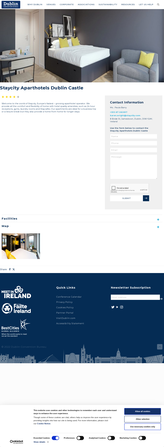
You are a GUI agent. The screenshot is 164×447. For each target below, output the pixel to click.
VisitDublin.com (65, 318)
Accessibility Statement (70, 323)
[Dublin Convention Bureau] (11, 4)
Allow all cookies (142, 411)
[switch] (80, 438)
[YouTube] (117, 307)
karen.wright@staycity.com (125, 115)
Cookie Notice (43, 423)
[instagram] (121, 307)
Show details (39, 442)
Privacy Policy (64, 302)
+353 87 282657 (118, 112)
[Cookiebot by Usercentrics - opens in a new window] (16, 442)
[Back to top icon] (159, 346)
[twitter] (113, 307)
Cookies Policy (65, 307)
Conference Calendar (69, 297)
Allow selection (143, 419)
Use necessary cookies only (142, 427)
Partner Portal (65, 313)
